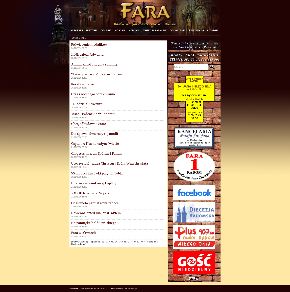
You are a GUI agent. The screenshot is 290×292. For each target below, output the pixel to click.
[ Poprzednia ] (95, 242)
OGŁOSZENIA (177, 30)
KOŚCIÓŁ (120, 30)
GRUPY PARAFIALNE (154, 30)
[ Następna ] (151, 242)
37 (129, 242)
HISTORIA (92, 30)
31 (103, 242)
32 (107, 242)
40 (142, 242)
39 (138, 242)
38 (133, 242)
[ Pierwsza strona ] (79, 242)
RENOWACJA (196, 30)
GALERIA (106, 30)
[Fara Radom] (145, 27)
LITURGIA (213, 30)
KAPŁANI (134, 30)
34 (116, 242)
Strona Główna (79, 38)
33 (112, 242)
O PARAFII (77, 30)
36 (125, 242)
